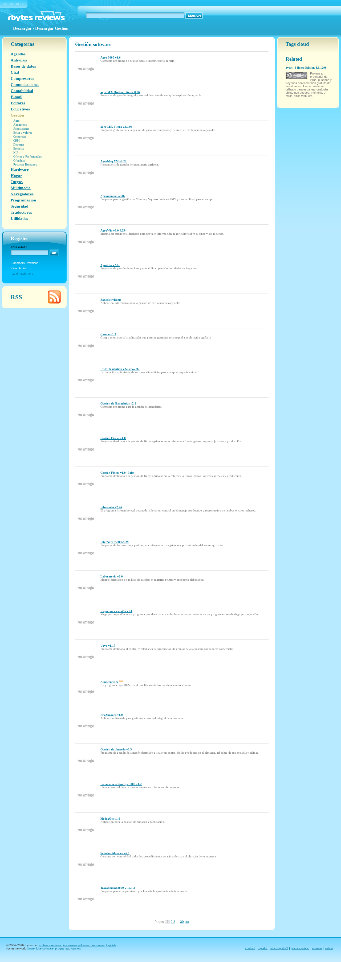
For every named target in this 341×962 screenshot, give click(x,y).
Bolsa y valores (22, 132)
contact (250, 948)
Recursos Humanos (25, 164)
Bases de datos (23, 66)
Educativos (20, 109)
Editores (18, 103)
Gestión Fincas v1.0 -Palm (117, 472)
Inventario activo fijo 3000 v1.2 (121, 784)
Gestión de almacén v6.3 (116, 749)
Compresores (22, 78)
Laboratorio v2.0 (111, 576)
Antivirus (19, 60)
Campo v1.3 (108, 334)
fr (22, 3)
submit (329, 948)
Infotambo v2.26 (111, 507)
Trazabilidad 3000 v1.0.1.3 (117, 887)
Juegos (17, 182)
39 (182, 922)
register (262, 948)
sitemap (317, 948)
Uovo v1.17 (107, 645)
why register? (279, 948)
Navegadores (22, 194)
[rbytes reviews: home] (36, 20)
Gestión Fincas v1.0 (113, 438)
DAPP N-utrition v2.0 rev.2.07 (120, 368)
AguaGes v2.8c (110, 265)
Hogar (16, 176)
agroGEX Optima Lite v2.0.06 (120, 92)
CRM (16, 140)
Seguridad (19, 206)
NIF (15, 152)
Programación (23, 200)
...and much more (22, 273)
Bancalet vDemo (110, 299)
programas (98, 945)
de (11, 3)
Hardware (20, 169)
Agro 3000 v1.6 (110, 57)
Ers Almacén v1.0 (111, 714)
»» (187, 922)
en (5, 3)
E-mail (16, 97)
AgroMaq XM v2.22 (113, 161)
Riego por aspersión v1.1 (116, 611)
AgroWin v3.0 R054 (113, 230)
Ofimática (19, 160)
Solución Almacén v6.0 (114, 853)
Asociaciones (21, 128)
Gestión (17, 115)
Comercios (19, 136)
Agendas (18, 54)
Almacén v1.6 (109, 681)
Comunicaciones (25, 84)
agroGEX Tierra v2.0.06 (116, 126)
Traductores (21, 212)
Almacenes (20, 124)
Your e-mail (19, 247)
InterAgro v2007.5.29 (114, 541)
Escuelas (18, 148)
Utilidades (19, 218)
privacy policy (300, 948)
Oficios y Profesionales (27, 156)
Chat (15, 72)
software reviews (50, 945)
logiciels (111, 945)
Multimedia (21, 188)
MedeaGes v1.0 (110, 818)
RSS (16, 297)
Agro (16, 120)
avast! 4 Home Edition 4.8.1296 (306, 67)
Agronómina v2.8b (112, 195)
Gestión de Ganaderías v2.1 (118, 403)
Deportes (18, 144)
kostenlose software (76, 945)
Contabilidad (22, 91)
